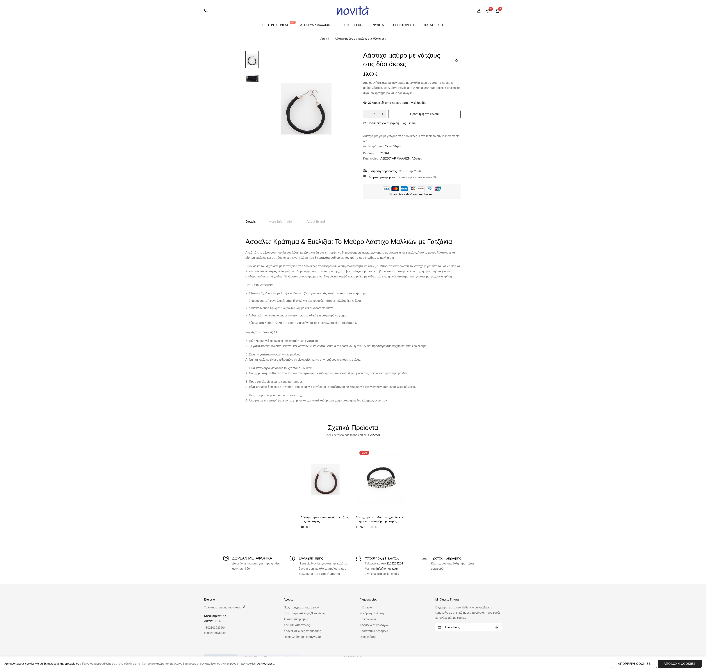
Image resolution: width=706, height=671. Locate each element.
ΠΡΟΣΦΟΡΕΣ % (404, 25)
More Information (281, 221)
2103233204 (394, 563)
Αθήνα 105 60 (213, 621)
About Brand (315, 221)
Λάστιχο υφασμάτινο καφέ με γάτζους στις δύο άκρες (325, 519)
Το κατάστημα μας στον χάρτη (223, 607)
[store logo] (353, 10)
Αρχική (324, 38)
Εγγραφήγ (496, 627)
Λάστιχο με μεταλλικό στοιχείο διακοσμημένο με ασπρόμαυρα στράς (379, 519)
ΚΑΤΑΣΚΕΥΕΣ (434, 25)
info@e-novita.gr (387, 568)
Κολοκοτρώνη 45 (215, 615)
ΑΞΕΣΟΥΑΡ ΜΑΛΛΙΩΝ (395, 158)
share (412, 123)
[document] (353, 664)
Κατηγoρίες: (371, 158)
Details (251, 221)
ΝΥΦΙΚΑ (378, 25)
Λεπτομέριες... (266, 663)
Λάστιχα (417, 158)
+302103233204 (215, 627)
